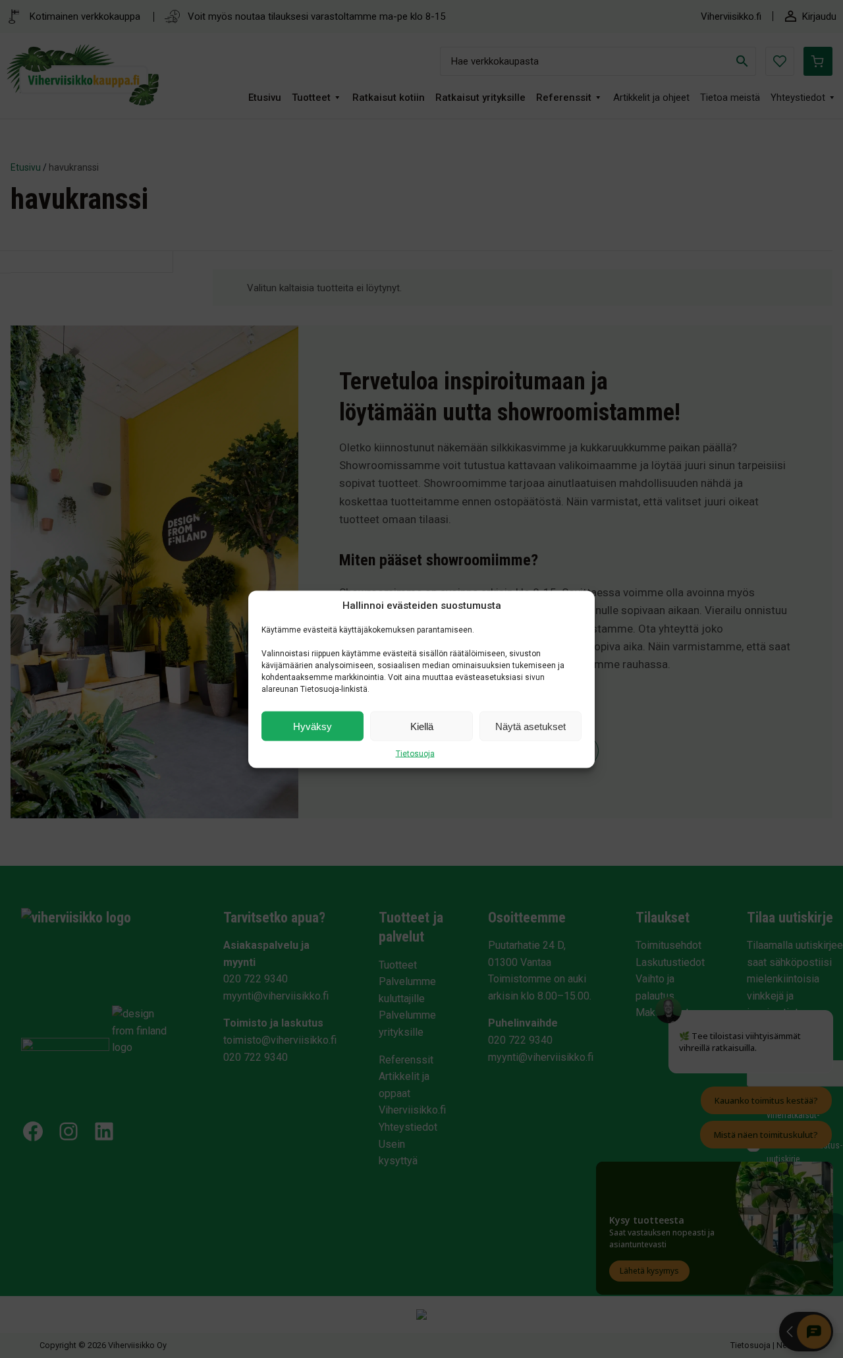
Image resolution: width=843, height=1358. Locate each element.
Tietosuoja (415, 753)
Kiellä (421, 725)
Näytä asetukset (530, 725)
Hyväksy (312, 725)
